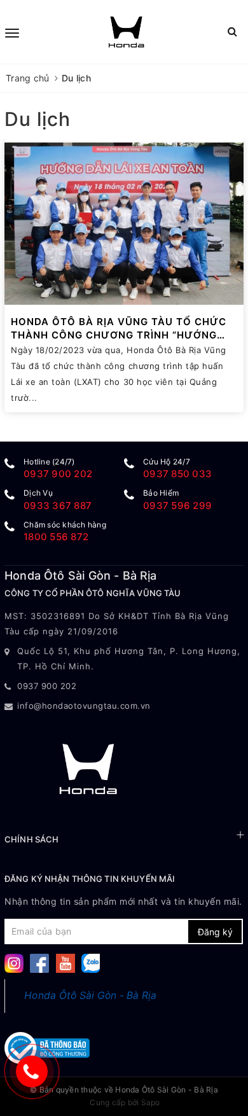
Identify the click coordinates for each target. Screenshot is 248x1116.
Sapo (150, 1102)
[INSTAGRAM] (14, 962)
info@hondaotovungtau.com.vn (84, 706)
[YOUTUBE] (65, 962)
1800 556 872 (56, 537)
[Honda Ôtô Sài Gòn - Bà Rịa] (126, 31)
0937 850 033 (177, 474)
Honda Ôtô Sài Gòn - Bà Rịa (90, 995)
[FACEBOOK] (39, 962)
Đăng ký (215, 931)
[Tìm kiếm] (232, 31)
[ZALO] (90, 962)
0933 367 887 (58, 505)
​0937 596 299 (177, 505)
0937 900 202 (58, 474)
